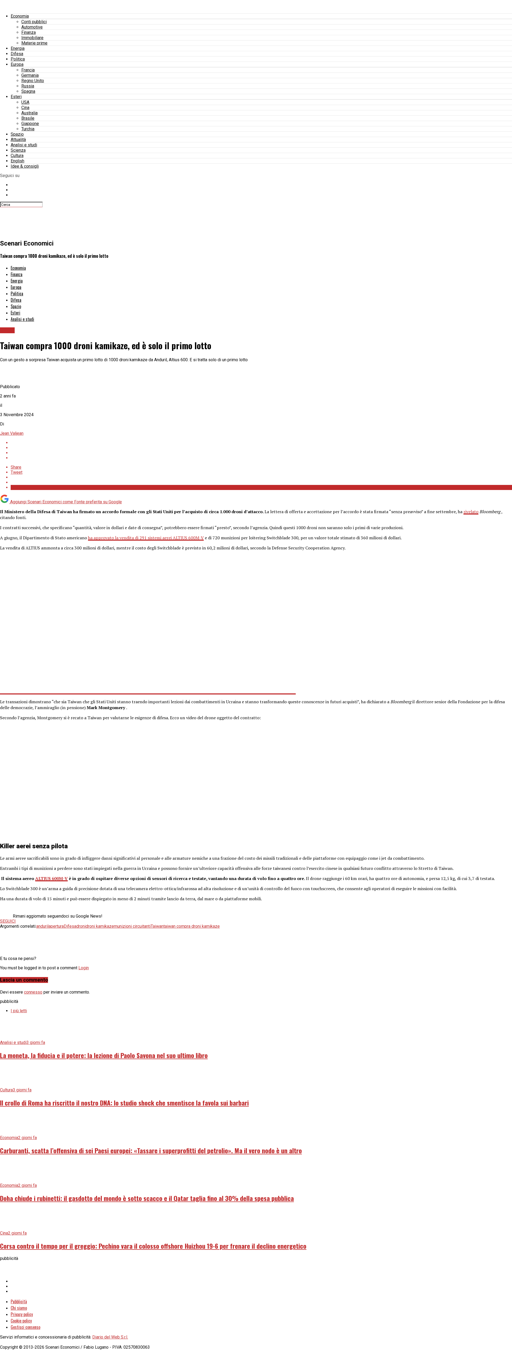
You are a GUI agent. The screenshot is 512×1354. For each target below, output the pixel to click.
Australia (29, 112)
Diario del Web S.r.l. (110, 1337)
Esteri (16, 96)
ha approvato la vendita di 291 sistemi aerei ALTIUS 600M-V (146, 538)
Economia (20, 16)
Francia (28, 70)
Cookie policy (21, 1320)
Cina (25, 107)
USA (25, 102)
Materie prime (34, 43)
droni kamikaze (100, 926)
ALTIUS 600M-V (51, 878)
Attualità (18, 139)
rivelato (470, 512)
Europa (17, 64)
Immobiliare (32, 37)
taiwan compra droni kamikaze (191, 926)
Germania (30, 75)
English (17, 160)
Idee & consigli (25, 166)
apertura (56, 926)
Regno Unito (32, 80)
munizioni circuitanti (132, 926)
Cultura (17, 155)
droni (81, 926)
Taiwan (157, 926)
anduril (42, 926)
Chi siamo (19, 1308)
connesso (33, 992)
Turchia (27, 128)
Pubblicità (19, 1301)
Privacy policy (22, 1314)
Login (83, 967)
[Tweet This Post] (261, 447)
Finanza (28, 32)
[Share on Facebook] (261, 442)
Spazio (17, 134)
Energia (18, 48)
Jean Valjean (11, 433)
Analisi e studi (24, 144)
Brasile (27, 118)
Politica (18, 59)
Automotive (32, 27)
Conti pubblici (34, 21)
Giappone (30, 123)
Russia (27, 86)
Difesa (17, 53)
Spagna (28, 91)
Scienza (18, 150)
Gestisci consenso (25, 1327)
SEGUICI (8, 921)
